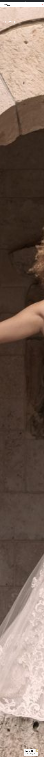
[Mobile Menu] (3, 5)
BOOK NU (33, 1)
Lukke (37, 750)
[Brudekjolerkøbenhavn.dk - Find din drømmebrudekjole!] (7, 5)
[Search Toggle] (37, 5)
